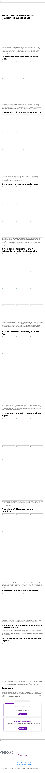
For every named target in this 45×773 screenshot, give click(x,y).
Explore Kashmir (23, 714)
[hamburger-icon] (43, 1)
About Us (14, 760)
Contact (31, 760)
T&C (27, 760)
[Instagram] (11, 752)
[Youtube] (5, 752)
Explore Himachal (22, 728)
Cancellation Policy (21, 760)
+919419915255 (23, 755)
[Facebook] (1, 752)
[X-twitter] (8, 752)
